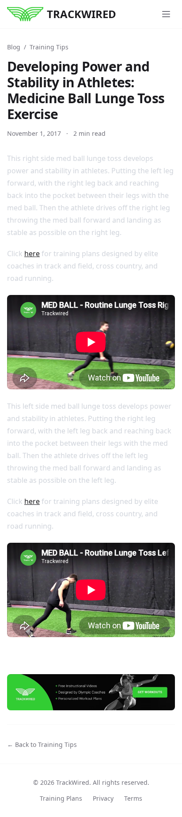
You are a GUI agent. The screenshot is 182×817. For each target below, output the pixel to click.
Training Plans (61, 798)
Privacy (103, 798)
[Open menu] (166, 14)
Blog (13, 47)
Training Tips (49, 47)
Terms (133, 798)
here (32, 253)
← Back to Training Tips (42, 744)
